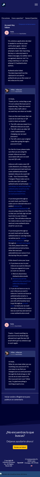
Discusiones (6, 18)
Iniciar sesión (10, 397)
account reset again (23, 243)
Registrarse (21, 397)
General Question (31, 18)
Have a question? (17, 18)
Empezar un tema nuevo (27, 24)
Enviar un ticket (20, 447)
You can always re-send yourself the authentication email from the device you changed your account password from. (20, 189)
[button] (36, 4)
